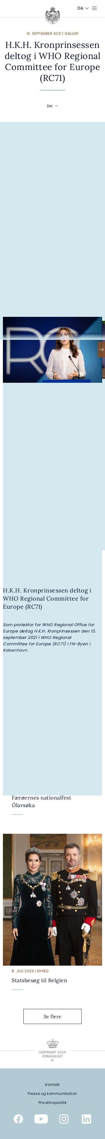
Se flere (53, 1016)
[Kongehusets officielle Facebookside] (18, 1120)
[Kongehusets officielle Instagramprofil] (64, 1120)
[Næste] (101, 349)
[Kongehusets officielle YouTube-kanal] (41, 1120)
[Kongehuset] (53, 15)
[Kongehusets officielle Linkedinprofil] (87, 1120)
